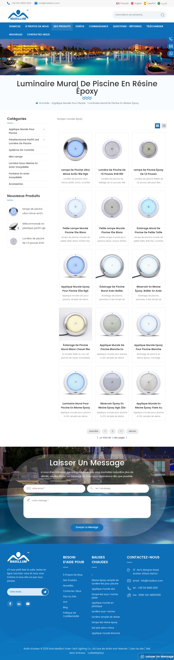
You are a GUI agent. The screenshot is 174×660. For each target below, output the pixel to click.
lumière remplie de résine (106, 617)
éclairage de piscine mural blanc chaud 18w (75, 347)
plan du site (69, 597)
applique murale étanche (106, 633)
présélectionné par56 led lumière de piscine (24, 141)
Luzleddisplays (96, 653)
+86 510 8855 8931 (21, 3)
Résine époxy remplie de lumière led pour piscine (105, 582)
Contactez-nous (38, 35)
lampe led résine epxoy (104, 622)
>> (121, 431)
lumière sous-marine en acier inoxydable (23, 165)
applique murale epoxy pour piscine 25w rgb (75, 289)
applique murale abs (103, 589)
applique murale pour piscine (69, 103)
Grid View (157, 125)
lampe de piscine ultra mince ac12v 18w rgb (32, 211)
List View (164, 125)
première (93, 431)
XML (148, 649)
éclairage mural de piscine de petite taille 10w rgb (148, 230)
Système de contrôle (21, 150)
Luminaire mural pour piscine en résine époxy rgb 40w (75, 406)
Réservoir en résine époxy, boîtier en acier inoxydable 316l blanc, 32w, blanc (148, 289)
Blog (65, 607)
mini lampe (16, 157)
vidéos (79, 26)
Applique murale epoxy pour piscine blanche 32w (148, 347)
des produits (62, 26)
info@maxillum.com (49, 3)
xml (65, 602)
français (124, 3)
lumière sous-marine (103, 611)
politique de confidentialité (71, 614)
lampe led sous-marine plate (105, 596)
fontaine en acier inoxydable (19, 175)
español (151, 3)
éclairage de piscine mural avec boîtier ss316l (112, 289)
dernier (132, 431)
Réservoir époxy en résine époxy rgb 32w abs (112, 406)
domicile (15, 26)
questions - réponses (127, 26)
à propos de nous (37, 26)
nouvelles (15, 35)
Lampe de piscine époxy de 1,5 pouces (148, 172)
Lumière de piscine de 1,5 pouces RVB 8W (33, 241)
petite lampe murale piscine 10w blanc (75, 230)
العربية (164, 3)
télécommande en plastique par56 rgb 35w (33, 226)
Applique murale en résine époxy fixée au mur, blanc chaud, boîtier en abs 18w (148, 406)
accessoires (16, 184)
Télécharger (154, 26)
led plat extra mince (103, 628)
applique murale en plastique (103, 604)
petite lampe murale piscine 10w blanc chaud (112, 230)
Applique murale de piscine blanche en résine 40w (112, 347)
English (138, 3)
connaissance (98, 26)
